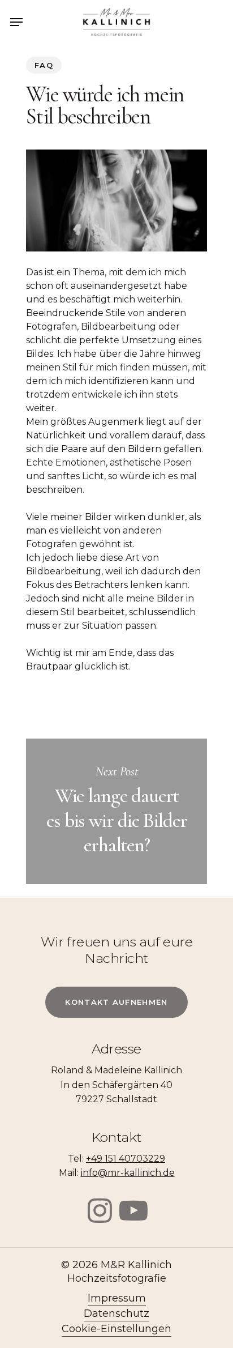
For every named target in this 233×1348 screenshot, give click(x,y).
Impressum (117, 1298)
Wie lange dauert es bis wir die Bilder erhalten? (116, 811)
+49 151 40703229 (125, 1158)
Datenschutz (116, 1313)
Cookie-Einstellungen (116, 1329)
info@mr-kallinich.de (128, 1172)
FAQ (43, 65)
